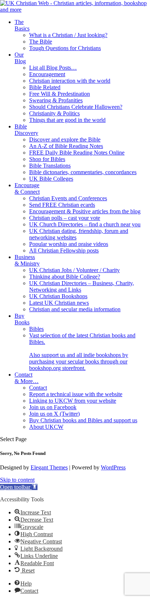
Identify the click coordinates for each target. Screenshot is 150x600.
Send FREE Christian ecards (62, 205)
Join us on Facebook (52, 407)
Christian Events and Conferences (68, 198)
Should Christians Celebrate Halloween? (75, 107)
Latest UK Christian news (59, 303)
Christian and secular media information (75, 309)
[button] (19, 487)
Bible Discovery (26, 129)
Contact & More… (27, 377)
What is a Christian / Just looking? (68, 35)
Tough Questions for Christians (65, 48)
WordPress (113, 467)
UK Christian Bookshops (58, 296)
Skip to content (17, 480)
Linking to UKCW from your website (72, 401)
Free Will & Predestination (59, 94)
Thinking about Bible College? (64, 277)
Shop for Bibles (47, 159)
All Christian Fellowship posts (64, 250)
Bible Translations (50, 166)
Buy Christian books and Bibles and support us (83, 420)
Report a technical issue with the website (75, 394)
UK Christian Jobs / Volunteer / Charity (74, 270)
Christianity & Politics (54, 113)
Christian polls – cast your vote (64, 218)
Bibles (36, 329)
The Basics (22, 25)
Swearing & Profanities (56, 100)
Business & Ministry (27, 260)
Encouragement (47, 74)
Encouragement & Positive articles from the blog (85, 211)
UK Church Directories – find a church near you (85, 224)
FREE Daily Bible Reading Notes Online (77, 152)
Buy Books (22, 319)
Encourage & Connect (27, 188)
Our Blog (20, 58)
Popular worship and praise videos (68, 244)
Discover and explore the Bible (64, 139)
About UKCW (46, 427)
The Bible (40, 41)
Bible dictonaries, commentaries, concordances (83, 172)
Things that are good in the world (67, 120)
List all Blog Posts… (53, 68)
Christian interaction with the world (69, 81)
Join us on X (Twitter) (54, 414)
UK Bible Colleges (51, 179)
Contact (38, 388)
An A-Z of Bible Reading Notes (66, 146)
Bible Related (44, 87)
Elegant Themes (49, 467)
